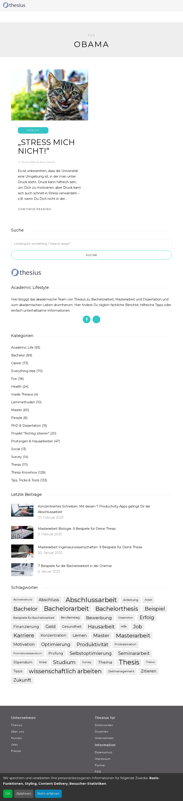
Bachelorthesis (116, 608)
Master (16, 410)
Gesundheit (71, 627)
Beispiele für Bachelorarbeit (33, 617)
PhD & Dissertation (26, 426)
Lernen (80, 635)
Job (137, 626)
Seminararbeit (134, 653)
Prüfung (55, 653)
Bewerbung (99, 617)
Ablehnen (23, 794)
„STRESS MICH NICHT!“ (46, 146)
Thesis (16, 465)
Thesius (150, 662)
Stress (43, 662)
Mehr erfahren (48, 794)
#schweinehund (22, 599)
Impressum (102, 759)
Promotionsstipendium (27, 653)
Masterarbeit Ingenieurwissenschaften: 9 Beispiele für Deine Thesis (90, 547)
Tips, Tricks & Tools (25, 480)
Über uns (17, 731)
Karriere (23, 635)
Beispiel (155, 608)
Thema (105, 662)
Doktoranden (104, 725)
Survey (16, 457)
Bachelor (18, 355)
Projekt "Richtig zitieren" (30, 433)
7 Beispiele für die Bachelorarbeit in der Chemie (75, 566)
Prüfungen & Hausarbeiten (32, 441)
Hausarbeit (101, 626)
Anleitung (130, 600)
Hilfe (124, 626)
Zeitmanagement (121, 671)
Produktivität (92, 644)
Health (33, 130)
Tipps (17, 671)
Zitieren (148, 671)
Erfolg (146, 618)
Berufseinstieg (70, 617)
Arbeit (148, 599)
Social (15, 449)
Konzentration (53, 635)
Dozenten (101, 731)
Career (16, 363)
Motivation (24, 644)
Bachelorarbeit (66, 608)
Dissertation (125, 617)
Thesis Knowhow (24, 472)
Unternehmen (104, 738)
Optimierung (55, 644)
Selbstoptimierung (91, 653)
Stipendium (22, 662)
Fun (14, 379)
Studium (64, 662)
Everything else (23, 371)
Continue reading (34, 209)
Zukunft (22, 680)
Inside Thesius (22, 394)
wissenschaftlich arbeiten (65, 671)
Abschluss (49, 599)
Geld (51, 626)
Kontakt (16, 738)
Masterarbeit (133, 635)
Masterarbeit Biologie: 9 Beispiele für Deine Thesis (77, 529)
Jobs (14, 744)
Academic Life (22, 348)
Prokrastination (125, 644)
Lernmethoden (23, 402)
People (16, 418)
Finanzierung (26, 626)
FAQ (98, 772)
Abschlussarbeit (91, 599)
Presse (16, 751)
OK (7, 794)
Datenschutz (103, 752)
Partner (100, 765)
